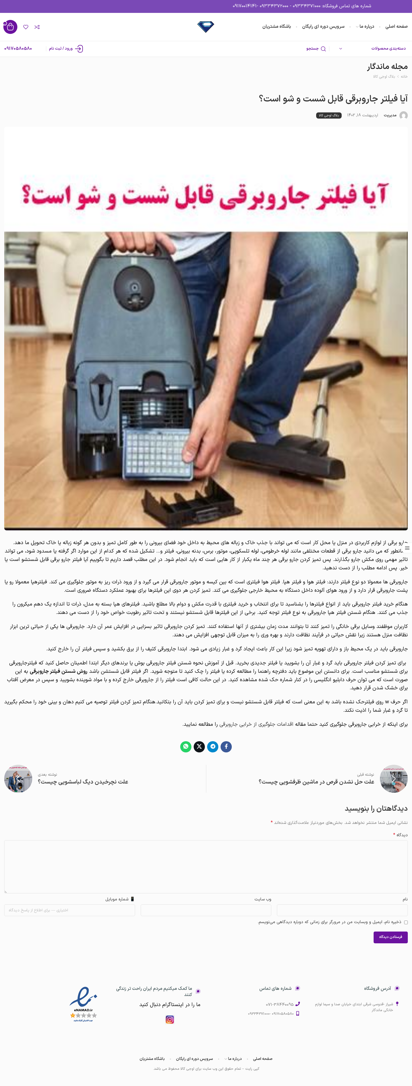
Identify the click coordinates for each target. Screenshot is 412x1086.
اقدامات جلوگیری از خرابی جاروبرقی (256, 724)
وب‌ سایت (262, 899)
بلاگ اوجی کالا (384, 77)
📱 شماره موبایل (120, 899)
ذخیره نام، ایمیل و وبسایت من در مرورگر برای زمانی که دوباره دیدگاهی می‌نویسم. (329, 922)
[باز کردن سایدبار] (407, 548)
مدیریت (390, 115)
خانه (404, 77)
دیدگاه (400, 835)
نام (405, 899)
